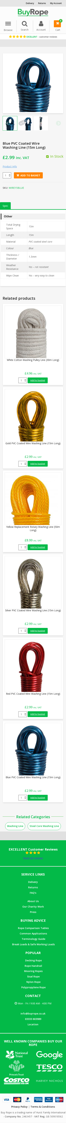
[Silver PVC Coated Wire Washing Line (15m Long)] (31, 582)
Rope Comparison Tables (33, 928)
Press (33, 912)
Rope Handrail (33, 965)
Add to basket (30, 175)
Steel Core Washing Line (44, 826)
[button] (25, 123)
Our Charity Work (33, 906)
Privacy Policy (19, 1106)
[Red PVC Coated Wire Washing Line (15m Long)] (31, 665)
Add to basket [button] (37, 380)
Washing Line (15, 826)
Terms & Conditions (42, 1106)
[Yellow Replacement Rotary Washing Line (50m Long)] (31, 498)
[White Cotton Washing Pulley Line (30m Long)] (31, 331)
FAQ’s (33, 892)
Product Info (10, 166)
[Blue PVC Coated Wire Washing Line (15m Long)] (31, 749)
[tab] (5, 206)
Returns (33, 887)
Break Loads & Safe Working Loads (33, 944)
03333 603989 (33, 1019)
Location (33, 1024)
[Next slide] (58, 123)
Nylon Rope (33, 982)
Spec (5, 205)
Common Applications (33, 933)
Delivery (33, 882)
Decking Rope (33, 960)
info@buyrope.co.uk (33, 1013)
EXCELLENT (41, 36)
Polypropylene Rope (33, 987)
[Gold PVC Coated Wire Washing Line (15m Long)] (31, 415)
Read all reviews (33, 858)
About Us (33, 901)
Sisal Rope (33, 976)
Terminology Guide (33, 939)
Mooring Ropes (33, 971)
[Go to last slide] (7, 123)
